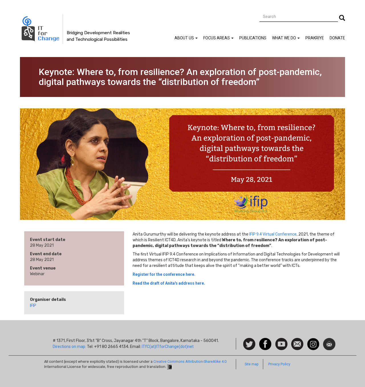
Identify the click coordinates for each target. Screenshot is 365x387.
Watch (281, 341)
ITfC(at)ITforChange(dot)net (168, 346)
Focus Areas (217, 38)
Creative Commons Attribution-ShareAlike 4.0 (189, 361)
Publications (252, 38)
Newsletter (329, 341)
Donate (337, 38)
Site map (252, 364)
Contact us (297, 344)
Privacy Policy (279, 364)
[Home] (41, 29)
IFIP (33, 305)
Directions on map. (69, 346)
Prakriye (314, 38)
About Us (185, 38)
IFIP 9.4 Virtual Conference (273, 234)
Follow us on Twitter (249, 344)
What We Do (284, 38)
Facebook (265, 341)
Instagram (313, 341)
